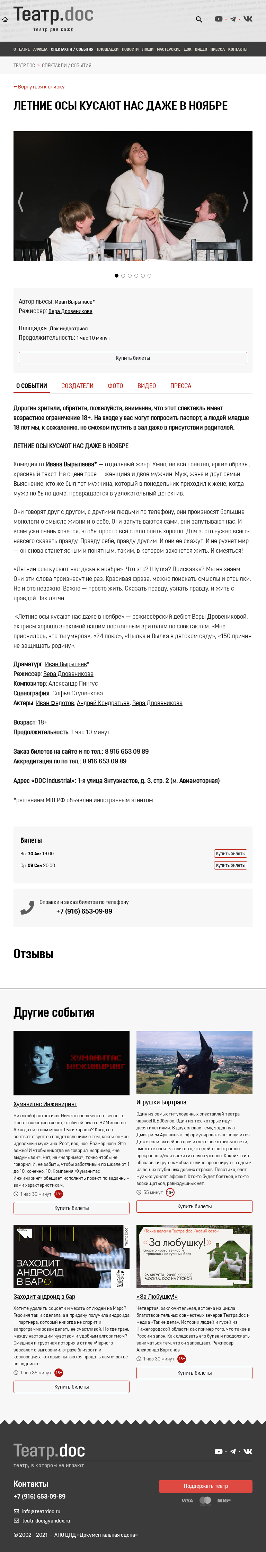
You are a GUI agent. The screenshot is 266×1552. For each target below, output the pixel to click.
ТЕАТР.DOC (24, 66)
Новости (130, 50)
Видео (201, 50)
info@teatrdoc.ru (41, 1512)
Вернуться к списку (41, 87)
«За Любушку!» (157, 1297)
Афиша (40, 50)
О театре (22, 50)
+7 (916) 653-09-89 (84, 911)
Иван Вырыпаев (66, 665)
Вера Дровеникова (70, 311)
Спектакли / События (72, 50)
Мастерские (168, 50)
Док (188, 50)
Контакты (237, 50)
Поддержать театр (206, 1486)
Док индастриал (69, 329)
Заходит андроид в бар (44, 1297)
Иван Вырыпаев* (75, 302)
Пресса (218, 50)
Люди (147, 50)
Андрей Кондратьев (103, 704)
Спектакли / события (66, 66)
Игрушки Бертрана (161, 1103)
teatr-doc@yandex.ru (46, 1521)
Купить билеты (133, 358)
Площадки (107, 50)
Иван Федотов (55, 704)
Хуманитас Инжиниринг (45, 1105)
